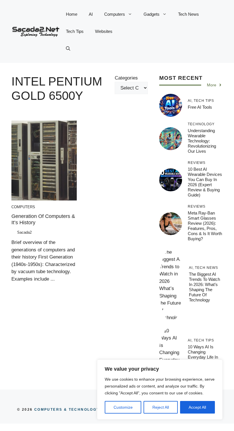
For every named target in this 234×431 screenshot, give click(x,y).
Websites (103, 31)
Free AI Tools (200, 107)
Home (71, 14)
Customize (123, 407)
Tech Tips (75, 31)
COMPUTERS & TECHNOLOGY (66, 410)
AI (91, 14)
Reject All (160, 407)
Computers (114, 14)
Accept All (197, 407)
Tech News (188, 14)
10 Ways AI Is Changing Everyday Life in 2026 (203, 354)
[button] (68, 48)
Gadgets (152, 14)
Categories (126, 78)
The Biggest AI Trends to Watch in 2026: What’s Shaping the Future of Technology (204, 287)
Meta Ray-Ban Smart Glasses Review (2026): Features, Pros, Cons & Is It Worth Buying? (205, 225)
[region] (160, 390)
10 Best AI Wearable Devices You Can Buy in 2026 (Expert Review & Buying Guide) (205, 182)
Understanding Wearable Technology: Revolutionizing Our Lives (202, 141)
